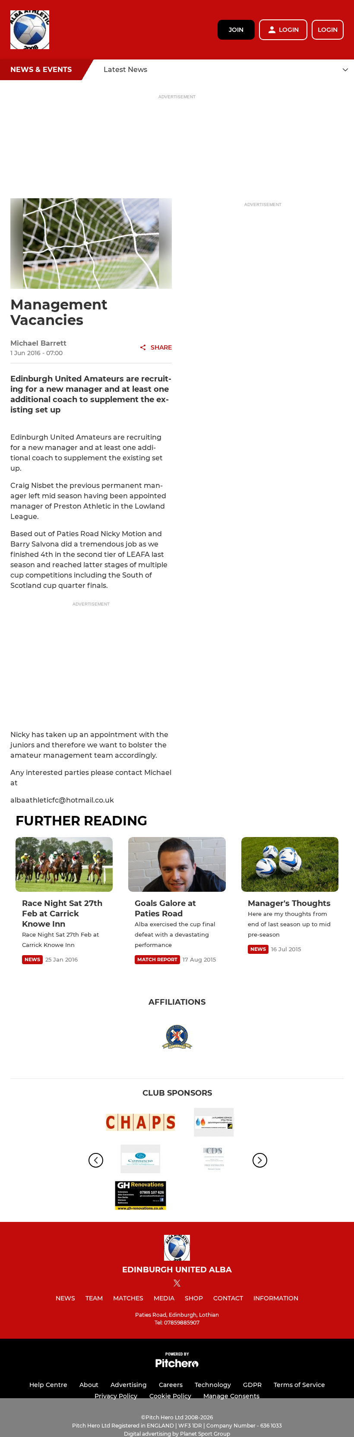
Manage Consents (231, 1396)
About (88, 1385)
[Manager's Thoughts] (289, 864)
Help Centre (48, 1385)
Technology (213, 1385)
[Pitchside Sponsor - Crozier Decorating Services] (213, 1160)
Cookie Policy (170, 1396)
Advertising (129, 1385)
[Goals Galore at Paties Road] (176, 864)
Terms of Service (299, 1385)
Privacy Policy (116, 1396)
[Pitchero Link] (177, 1365)
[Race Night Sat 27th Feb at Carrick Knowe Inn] (64, 864)
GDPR (252, 1385)
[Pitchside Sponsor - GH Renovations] (140, 1197)
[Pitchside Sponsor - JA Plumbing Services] (213, 1124)
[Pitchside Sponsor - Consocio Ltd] (140, 1160)
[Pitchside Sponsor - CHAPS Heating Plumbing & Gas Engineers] (140, 1124)
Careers (171, 1385)
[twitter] (177, 1284)
